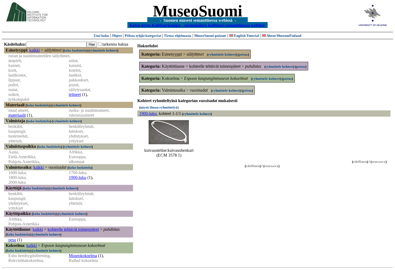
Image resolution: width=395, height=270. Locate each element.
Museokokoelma (83, 255)
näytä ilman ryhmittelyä (158, 107)
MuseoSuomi (197, 11)
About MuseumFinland (283, 36)
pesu (12, 239)
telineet (75, 94)
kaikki (34, 50)
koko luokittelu (75, 50)
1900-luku (77, 177)
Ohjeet (117, 36)
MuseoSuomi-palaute (210, 36)
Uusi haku (101, 36)
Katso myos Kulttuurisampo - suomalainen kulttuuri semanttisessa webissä (197, 25)
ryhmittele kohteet (103, 50)
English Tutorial (246, 36)
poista (243, 54)
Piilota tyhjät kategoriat (143, 36)
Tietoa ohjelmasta (177, 36)
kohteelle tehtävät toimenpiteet (73, 229)
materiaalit (17, 115)
